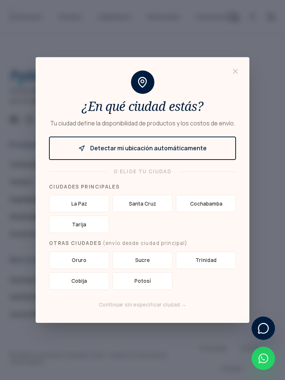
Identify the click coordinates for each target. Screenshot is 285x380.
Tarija (79, 224)
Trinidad (206, 260)
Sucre (142, 260)
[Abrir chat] (263, 328)
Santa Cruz (142, 203)
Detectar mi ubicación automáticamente (148, 148)
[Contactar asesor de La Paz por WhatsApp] (263, 358)
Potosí (142, 281)
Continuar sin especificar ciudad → (142, 304)
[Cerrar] (235, 71)
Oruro (79, 260)
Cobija (79, 281)
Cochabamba (206, 203)
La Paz (79, 203)
